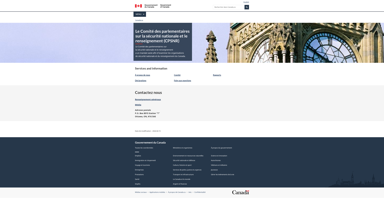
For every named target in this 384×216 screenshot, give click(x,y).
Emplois (138, 156)
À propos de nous (142, 75)
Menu (141, 14)
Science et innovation (219, 156)
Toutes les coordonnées (144, 148)
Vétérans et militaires (219, 165)
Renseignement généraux (148, 99)
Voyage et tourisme (142, 165)
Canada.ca (139, 20)
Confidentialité (200, 192)
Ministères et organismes (182, 148)
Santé (137, 179)
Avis (190, 192)
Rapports (217, 75)
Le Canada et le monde (181, 179)
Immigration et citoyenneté (145, 160)
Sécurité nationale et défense (184, 160)
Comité (177, 75)
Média (138, 104)
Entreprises (139, 170)
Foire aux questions (182, 80)
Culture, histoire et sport (182, 165)
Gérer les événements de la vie (222, 174)
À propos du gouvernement (221, 148)
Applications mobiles (157, 192)
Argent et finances (180, 184)
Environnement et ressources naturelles (188, 156)
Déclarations (140, 80)
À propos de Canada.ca (177, 192)
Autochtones (216, 160)
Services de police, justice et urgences (187, 170)
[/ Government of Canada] (153, 6)
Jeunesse (214, 170)
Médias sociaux (141, 192)
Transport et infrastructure (183, 174)
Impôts (137, 184)
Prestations (139, 174)
